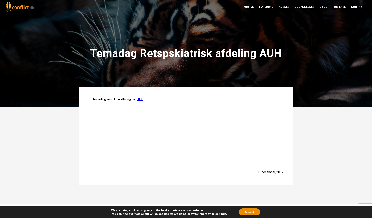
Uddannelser (304, 6)
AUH (140, 99)
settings (220, 213)
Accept (249, 212)
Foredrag (266, 6)
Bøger (324, 6)
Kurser (284, 6)
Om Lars (340, 6)
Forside (248, 6)
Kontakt (357, 6)
